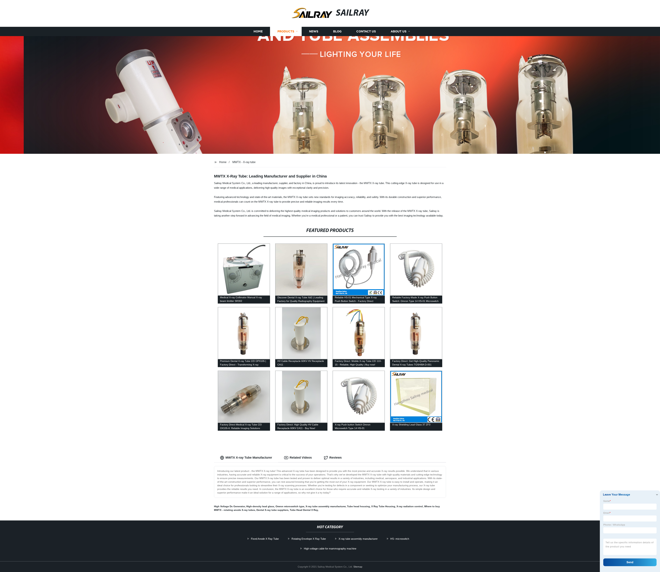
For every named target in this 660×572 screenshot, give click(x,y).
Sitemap (357, 566)
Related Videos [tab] (301, 457)
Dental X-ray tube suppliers (272, 510)
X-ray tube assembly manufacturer (326, 506)
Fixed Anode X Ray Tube (265, 538)
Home (258, 31)
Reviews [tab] (335, 457)
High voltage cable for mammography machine (330, 548)
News (313, 31)
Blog (337, 31)
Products (285, 31)
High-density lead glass (260, 506)
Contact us (366, 31)
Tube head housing (358, 506)
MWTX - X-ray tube (244, 162)
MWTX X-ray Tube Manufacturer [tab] (249, 457)
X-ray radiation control (410, 506)
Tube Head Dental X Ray (304, 510)
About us (398, 31)
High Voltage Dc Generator (229, 506)
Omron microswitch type (290, 506)
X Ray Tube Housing (383, 506)
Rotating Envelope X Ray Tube (309, 538)
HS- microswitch (399, 538)
